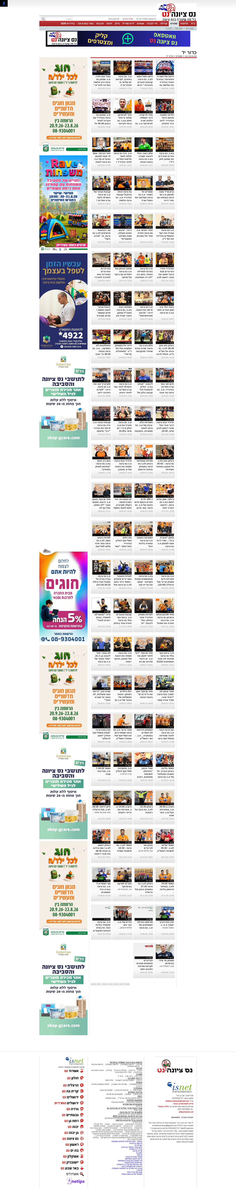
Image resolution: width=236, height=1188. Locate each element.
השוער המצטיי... (167, 928)
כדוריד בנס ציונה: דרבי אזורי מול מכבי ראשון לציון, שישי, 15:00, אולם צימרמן (165, 428)
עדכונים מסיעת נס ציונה (132, 1134)
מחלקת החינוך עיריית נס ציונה (130, 1114)
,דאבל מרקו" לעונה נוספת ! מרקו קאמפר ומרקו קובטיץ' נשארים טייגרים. (102, 313)
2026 (127, 984)
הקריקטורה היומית (120, 1136)
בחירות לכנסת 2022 (133, 1132)
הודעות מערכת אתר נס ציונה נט (127, 1130)
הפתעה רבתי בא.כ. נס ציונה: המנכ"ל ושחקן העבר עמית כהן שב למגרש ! (124, 313)
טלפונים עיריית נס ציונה (131, 1112)
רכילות (139, 1080)
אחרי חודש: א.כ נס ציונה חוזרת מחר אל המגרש (145, 233)
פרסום (139, 1155)
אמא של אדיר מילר (134, 1172)
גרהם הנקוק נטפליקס (133, 1159)
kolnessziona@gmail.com (177, 1101)
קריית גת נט (137, 1151)
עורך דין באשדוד (135, 1149)
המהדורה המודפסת (134, 1124)
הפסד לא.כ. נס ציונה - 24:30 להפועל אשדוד (124, 848)
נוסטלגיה (138, 1088)
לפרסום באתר (113, 19)
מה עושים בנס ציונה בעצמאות (130, 1160)
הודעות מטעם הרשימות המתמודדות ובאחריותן (123, 1118)
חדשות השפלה (112, 1064)
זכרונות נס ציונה (122, 1090)
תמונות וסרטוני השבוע (125, 1080)
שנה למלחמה (136, 1136)
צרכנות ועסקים (135, 1092)
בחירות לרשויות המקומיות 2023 (127, 1116)
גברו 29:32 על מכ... (145, 851)
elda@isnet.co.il (186, 1112)
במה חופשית (110, 1098)
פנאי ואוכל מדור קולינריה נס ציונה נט (124, 1108)
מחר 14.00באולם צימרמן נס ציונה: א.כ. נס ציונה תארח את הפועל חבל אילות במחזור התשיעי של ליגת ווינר (165, 623)
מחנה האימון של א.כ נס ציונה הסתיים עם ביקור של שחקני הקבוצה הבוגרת (123, 274)
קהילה (163, 23)
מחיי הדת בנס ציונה (123, 1072)
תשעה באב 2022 (104, 1130)
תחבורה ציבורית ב (103, 1136)
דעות (109, 23)
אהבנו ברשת (118, 1124)
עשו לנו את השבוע (119, 1084)
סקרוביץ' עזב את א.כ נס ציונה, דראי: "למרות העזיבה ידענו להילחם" (101, 390)
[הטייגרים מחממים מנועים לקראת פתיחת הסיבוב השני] (148, 946)
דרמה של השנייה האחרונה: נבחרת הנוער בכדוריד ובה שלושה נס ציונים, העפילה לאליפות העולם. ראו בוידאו (165, 85)
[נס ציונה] (177, 20)
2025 (121, 984)
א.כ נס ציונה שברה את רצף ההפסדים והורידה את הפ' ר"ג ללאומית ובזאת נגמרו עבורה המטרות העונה (165, 239)
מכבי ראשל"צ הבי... (166, 966)
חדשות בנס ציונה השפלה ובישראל (126, 1062)
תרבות (100, 23)
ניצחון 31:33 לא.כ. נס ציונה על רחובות (144, 809)
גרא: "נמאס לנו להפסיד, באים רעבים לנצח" (102, 617)
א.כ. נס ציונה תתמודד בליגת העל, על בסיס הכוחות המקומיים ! (101, 928)
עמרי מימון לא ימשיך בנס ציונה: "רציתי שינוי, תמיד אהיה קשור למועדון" (165, 697)
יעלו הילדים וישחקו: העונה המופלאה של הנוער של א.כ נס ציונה (123, 697)
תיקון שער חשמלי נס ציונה (131, 1147)
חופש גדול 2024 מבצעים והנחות (106, 1134)
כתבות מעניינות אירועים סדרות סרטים (107, 1132)
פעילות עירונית (121, 1070)
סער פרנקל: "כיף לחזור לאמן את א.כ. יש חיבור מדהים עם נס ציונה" (144, 659)
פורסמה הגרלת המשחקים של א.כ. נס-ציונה (145, 925)
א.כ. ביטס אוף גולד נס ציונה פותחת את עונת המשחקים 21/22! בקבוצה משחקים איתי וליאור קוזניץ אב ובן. (165, 662)
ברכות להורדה (126, 1128)
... (152, 239)
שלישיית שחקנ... (125, 928)
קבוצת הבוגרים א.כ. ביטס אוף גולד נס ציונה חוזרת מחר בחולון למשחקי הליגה (123, 620)
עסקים (128, 1094)
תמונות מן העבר (106, 1090)
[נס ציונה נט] (175, 1075)
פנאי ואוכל (138, 1110)
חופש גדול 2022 (111, 1128)
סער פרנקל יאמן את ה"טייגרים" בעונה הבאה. (144, 694)
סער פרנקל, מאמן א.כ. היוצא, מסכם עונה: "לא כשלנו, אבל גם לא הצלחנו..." (101, 505)
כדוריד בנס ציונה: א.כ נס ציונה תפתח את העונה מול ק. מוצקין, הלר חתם (123, 466)
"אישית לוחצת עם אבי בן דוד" (130, 1098)
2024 (116, 984)
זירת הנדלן (128, 1126)
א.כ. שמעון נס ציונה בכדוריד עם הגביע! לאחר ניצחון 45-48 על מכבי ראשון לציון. (101, 121)
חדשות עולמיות (133, 1066)
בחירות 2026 (68, 23)
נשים (108, 1124)
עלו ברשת (109, 1080)
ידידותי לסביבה (135, 1078)
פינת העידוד (137, 1122)
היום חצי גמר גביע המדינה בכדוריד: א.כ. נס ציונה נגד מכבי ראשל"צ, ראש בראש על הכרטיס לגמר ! (165, 392)
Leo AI (139, 1170)
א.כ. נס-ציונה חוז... (124, 889)
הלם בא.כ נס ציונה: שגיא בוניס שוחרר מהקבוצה (144, 348)
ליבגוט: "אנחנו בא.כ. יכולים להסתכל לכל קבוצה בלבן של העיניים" (145, 390)
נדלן (117, 23)
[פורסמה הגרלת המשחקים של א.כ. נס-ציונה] (144, 910)
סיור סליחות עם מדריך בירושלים (129, 1164)
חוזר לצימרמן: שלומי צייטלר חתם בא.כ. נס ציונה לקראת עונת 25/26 (124, 121)
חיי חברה (152, 23)
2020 (93, 984)
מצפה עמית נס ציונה (134, 1157)
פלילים (139, 1064)
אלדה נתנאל (163, 1106)
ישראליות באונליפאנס (133, 1162)
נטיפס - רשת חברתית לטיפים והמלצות (127, 1141)
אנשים (140, 23)
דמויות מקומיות (136, 1084)
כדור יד (169, 28)
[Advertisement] (63, 497)
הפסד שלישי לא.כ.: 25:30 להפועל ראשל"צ (165, 848)
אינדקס (139, 1106)
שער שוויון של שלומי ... (101, 812)
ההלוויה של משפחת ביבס (132, 1166)
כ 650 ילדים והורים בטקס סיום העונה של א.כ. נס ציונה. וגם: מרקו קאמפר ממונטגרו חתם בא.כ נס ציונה (144, 508)
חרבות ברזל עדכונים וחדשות (129, 1120)
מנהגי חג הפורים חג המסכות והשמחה (127, 1168)
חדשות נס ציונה (114, 1126)
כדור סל (178, 28)
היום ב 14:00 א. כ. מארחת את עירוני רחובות (124, 809)
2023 (110, 984)
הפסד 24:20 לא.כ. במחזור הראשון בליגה (167, 886)
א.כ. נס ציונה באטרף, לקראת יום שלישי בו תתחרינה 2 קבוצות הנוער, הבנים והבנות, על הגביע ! (123, 85)
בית (193, 23)
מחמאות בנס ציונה (134, 1102)
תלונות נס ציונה (117, 1102)
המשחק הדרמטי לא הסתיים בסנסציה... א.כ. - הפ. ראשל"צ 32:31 (144, 736)
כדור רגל (189, 28)
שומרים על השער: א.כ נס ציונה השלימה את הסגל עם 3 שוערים (144, 197)
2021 (99, 984)
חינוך (140, 1070)
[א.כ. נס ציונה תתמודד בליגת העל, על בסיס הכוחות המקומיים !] (107, 907)
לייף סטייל (128, 23)
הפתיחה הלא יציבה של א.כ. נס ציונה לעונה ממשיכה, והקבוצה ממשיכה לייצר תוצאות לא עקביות (144, 431)
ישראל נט (138, 1145)
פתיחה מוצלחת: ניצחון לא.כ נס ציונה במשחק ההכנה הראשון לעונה (144, 466)
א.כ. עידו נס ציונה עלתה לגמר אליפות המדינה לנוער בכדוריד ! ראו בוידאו (123, 159)
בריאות (132, 1070)
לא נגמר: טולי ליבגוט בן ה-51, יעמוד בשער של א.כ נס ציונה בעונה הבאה (102, 659)
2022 (104, 984)
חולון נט (138, 1153)
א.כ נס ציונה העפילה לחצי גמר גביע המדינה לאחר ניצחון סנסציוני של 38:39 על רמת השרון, (123, 392)
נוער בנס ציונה (85, 23)
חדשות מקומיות (127, 1064)
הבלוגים (139, 1126)
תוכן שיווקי (138, 1094)
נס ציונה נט (190, 56)
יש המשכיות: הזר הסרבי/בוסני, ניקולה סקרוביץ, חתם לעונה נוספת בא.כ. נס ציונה (123, 505)
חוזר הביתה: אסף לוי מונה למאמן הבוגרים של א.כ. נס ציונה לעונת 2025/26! (101, 159)
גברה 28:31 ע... (125, 774)
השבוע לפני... (136, 1090)
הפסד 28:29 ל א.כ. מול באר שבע (103, 771)
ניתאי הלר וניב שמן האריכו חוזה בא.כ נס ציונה (165, 310)
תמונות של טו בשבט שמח (132, 1174)
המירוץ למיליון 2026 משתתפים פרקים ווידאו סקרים (121, 1137)
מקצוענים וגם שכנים (114, 1094)
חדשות (184, 23)
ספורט (173, 23)
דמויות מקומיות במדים (100, 1084)
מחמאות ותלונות (134, 1100)
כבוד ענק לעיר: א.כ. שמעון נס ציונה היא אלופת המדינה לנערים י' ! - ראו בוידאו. (101, 82)
